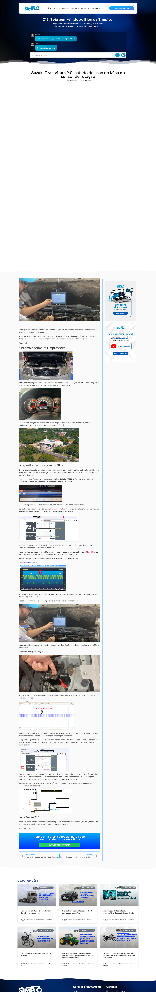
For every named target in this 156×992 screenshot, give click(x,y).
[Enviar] (123, 55)
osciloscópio (32, 339)
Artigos (57, 8)
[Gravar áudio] (117, 55)
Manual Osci (90, 552)
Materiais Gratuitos (70, 8)
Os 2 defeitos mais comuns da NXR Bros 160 (36, 954)
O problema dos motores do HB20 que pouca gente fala (77, 912)
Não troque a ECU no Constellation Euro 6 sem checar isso (36, 912)
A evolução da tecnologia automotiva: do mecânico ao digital (118, 912)
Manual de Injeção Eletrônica (61, 509)
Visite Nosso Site (95, 8)
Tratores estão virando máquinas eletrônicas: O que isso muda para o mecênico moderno (77, 955)
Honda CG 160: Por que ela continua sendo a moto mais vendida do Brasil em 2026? (119, 955)
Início (49, 8)
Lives (83, 8)
